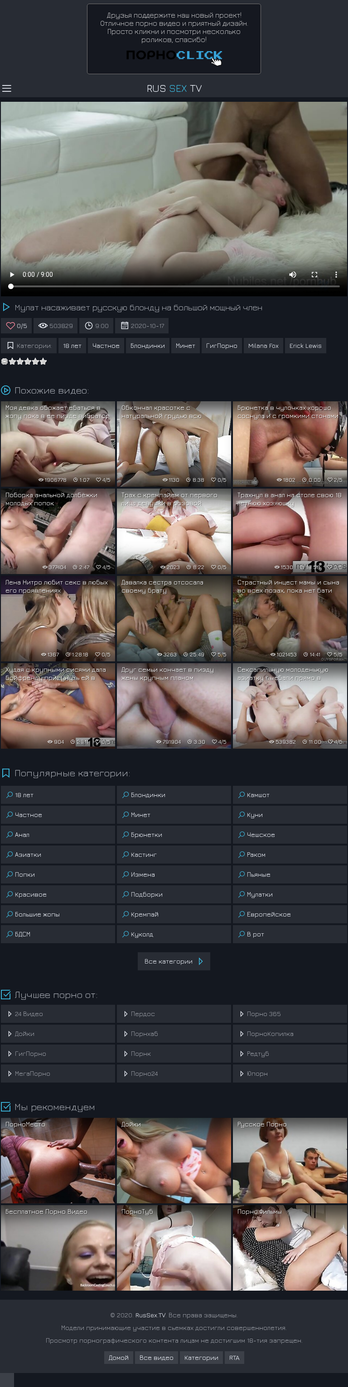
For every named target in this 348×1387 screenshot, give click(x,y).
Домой (119, 1357)
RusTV (174, 88)
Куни (255, 814)
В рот (255, 934)
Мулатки (260, 894)
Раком (256, 854)
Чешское (261, 834)
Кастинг (144, 854)
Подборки (147, 894)
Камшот (258, 794)
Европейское (269, 914)
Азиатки (28, 854)
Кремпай (145, 914)
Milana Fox (263, 345)
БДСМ (22, 934)
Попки (25, 874)
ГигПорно (221, 345)
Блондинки (147, 345)
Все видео (157, 1357)
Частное (106, 345)
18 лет (72, 345)
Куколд (142, 934)
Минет (185, 345)
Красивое (31, 894)
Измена (143, 874)
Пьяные (259, 874)
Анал (22, 834)
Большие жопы (37, 914)
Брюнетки (146, 834)
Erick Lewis (306, 345)
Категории (201, 1357)
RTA (234, 1357)
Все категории (169, 961)
